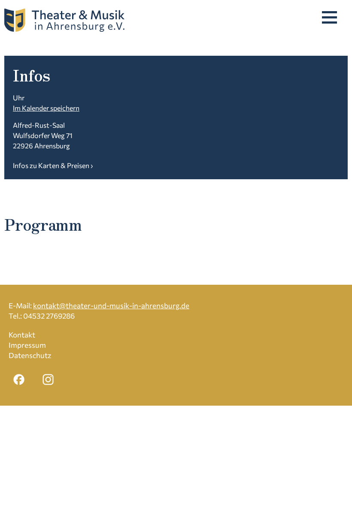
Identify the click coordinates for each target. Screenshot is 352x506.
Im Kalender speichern (46, 108)
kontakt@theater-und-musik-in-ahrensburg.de (111, 305)
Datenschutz (30, 355)
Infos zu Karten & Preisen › (53, 165)
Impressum (27, 344)
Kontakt (22, 334)
